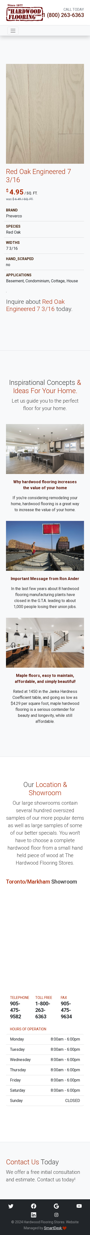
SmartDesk (53, 1228)
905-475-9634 (66, 1010)
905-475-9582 (15, 1010)
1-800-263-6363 (42, 1010)
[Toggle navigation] (13, 31)
